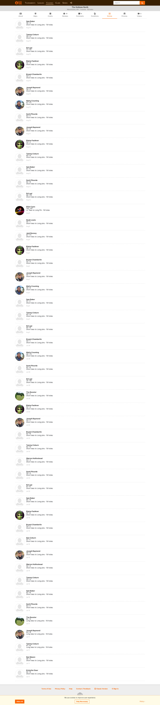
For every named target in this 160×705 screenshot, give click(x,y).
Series (64, 3)
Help (70, 689)
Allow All (20, 701)
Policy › (142, 701)
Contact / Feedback (83, 689)
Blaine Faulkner (32, 61)
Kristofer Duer (32, 670)
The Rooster (31, 392)
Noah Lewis (31, 220)
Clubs (57, 3)
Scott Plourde (31, 114)
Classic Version (102, 689)
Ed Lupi (29, 48)
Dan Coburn (31, 538)
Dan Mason (30, 657)
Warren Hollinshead (34, 458)
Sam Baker (30, 21)
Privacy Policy (60, 689)
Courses (49, 3)
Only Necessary (82, 701)
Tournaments (30, 3)
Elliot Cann (30, 207)
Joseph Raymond (33, 87)
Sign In (116, 689)
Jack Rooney (31, 233)
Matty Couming (32, 101)
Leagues (41, 3)
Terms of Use (46, 689)
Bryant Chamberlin (34, 74)
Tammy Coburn (32, 35)
